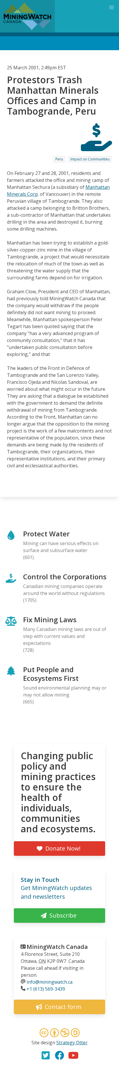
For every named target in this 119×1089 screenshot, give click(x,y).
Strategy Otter (72, 1042)
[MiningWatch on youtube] (73, 1055)
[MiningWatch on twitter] (45, 1055)
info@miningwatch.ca (49, 982)
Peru (59, 159)
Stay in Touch (40, 880)
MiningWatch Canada (57, 947)
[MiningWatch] (27, 16)
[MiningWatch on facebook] (59, 1055)
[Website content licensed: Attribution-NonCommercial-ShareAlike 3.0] (59, 1033)
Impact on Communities (89, 159)
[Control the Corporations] (96, 146)
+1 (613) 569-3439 (46, 989)
